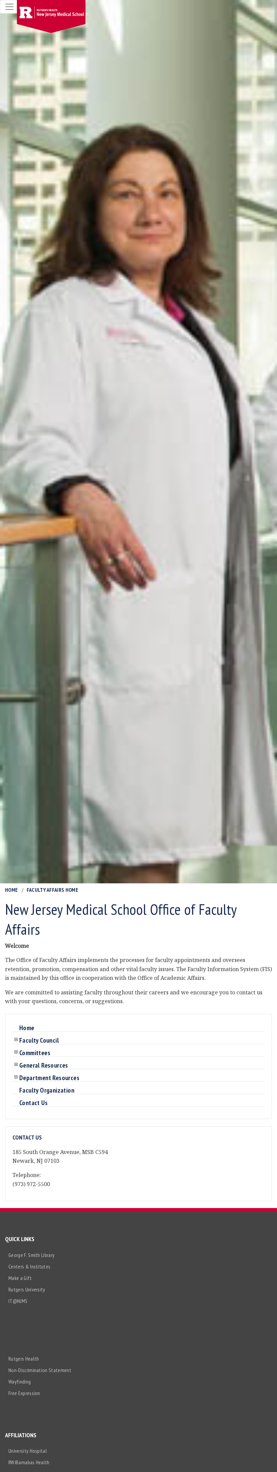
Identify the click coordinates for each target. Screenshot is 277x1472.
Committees (34, 1053)
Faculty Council (39, 1040)
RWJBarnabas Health (29, 1462)
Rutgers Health (23, 1358)
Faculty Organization (46, 1090)
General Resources (43, 1065)
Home (11, 889)
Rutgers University (26, 1289)
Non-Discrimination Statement (39, 1370)
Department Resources (49, 1078)
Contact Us (33, 1103)
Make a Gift (20, 1278)
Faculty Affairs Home (52, 889)
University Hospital (27, 1450)
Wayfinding (19, 1381)
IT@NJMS (17, 1300)
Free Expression (24, 1393)
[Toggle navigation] (9, 7)
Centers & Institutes (29, 1266)
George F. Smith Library (31, 1255)
